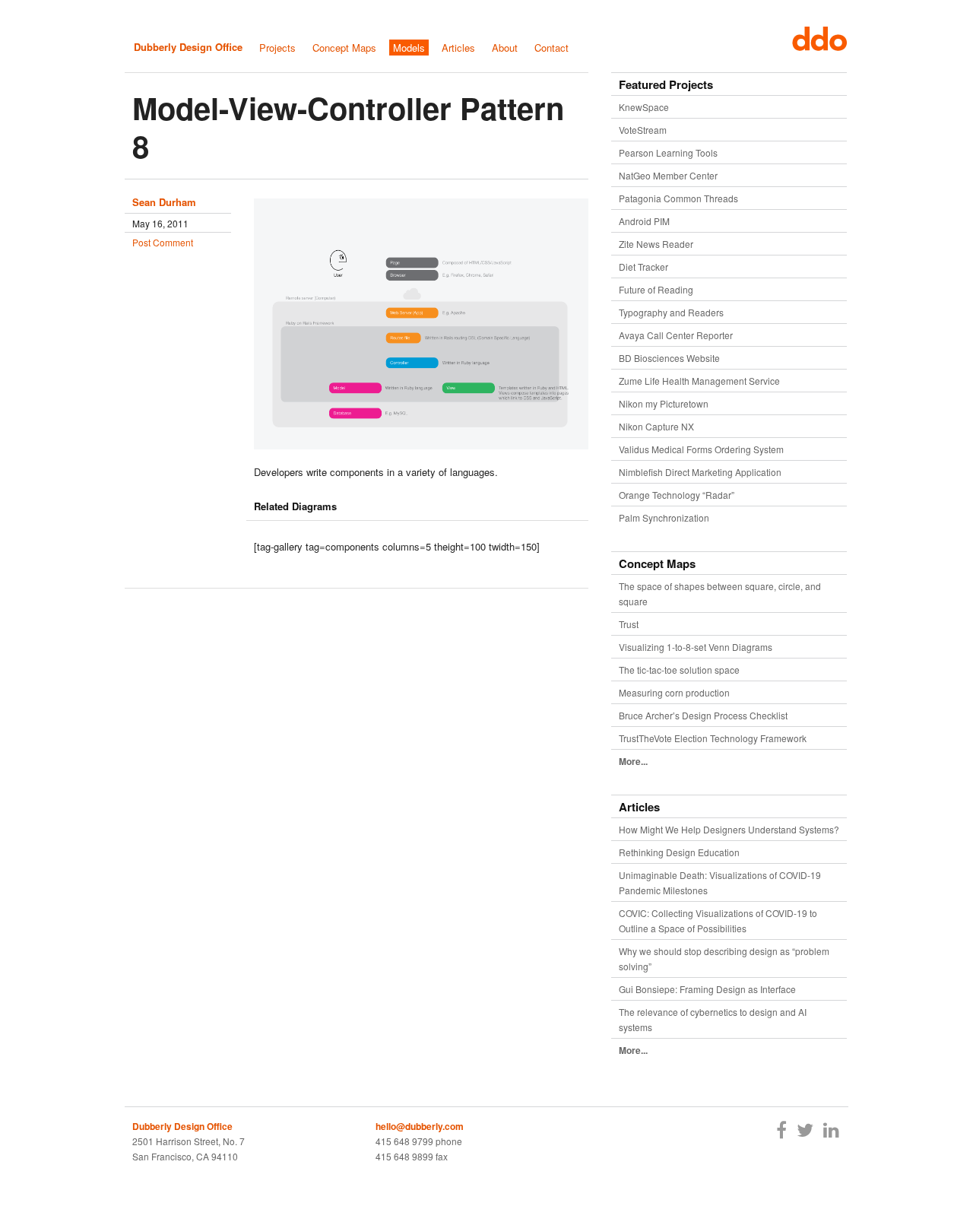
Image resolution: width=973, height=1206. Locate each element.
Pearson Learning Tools (668, 152)
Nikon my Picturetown (663, 403)
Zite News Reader (656, 243)
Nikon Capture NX (656, 426)
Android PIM (644, 220)
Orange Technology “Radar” (676, 494)
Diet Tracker (643, 266)
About (505, 47)
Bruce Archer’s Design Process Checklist (703, 715)
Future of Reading (656, 289)
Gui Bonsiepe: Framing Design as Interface (707, 988)
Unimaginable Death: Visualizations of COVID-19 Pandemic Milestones (720, 882)
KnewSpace (644, 106)
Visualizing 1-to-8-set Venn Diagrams (695, 646)
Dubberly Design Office (188, 47)
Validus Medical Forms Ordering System (701, 449)
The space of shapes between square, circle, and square (720, 593)
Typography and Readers (671, 312)
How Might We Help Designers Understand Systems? (729, 829)
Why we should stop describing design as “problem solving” (724, 958)
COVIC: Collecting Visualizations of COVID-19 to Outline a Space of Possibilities (718, 920)
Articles (458, 47)
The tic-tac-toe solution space (679, 669)
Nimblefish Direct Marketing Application (700, 471)
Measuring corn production (674, 692)
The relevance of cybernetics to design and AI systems (713, 1019)
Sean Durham (164, 202)
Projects (277, 47)
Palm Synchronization (664, 517)
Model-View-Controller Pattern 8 (348, 126)
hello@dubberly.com (420, 1126)
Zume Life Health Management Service (699, 380)
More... (633, 761)
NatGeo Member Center (668, 175)
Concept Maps (344, 47)
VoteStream (643, 129)
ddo (816, 39)
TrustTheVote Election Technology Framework (713, 738)
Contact (551, 47)
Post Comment (162, 242)
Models (409, 47)
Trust (629, 623)
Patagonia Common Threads (678, 198)
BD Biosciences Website (669, 357)
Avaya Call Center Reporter (676, 334)
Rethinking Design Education (679, 852)
